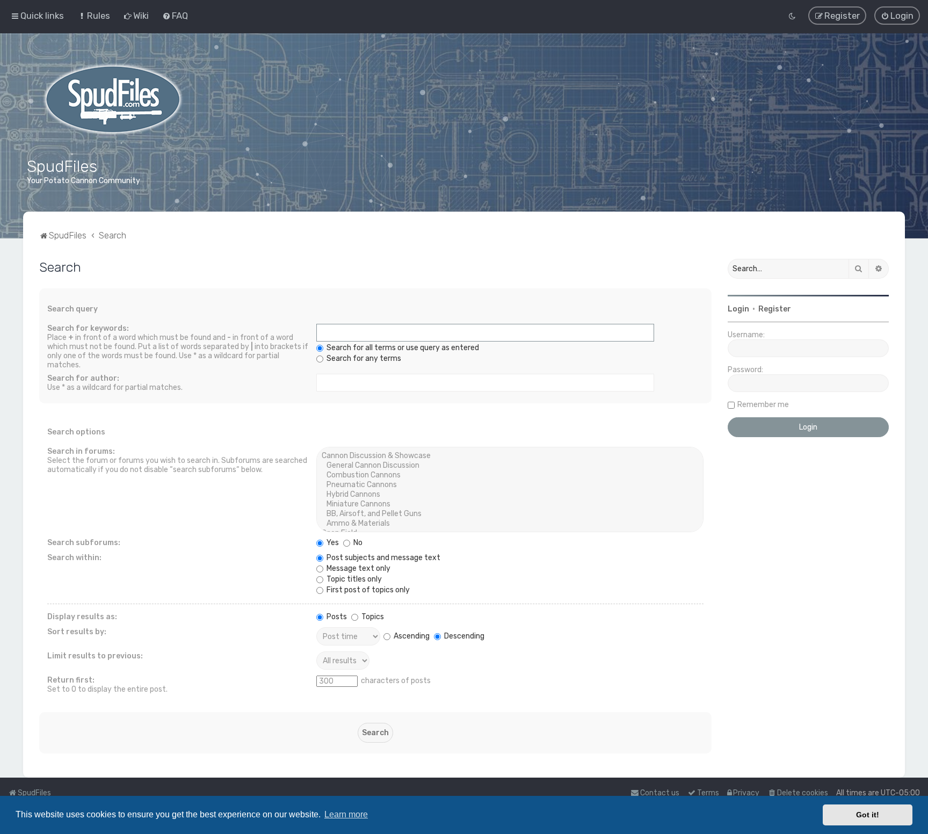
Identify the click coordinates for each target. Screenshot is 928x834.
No (357, 542)
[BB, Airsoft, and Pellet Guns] (510, 514)
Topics (372, 616)
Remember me (763, 404)
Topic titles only (353, 579)
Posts (336, 616)
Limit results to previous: (95, 656)
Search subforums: (83, 542)
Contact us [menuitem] (659, 792)
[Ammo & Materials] (510, 523)
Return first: (71, 680)
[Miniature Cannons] (510, 504)
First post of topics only (367, 589)
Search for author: (83, 378)
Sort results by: (76, 631)
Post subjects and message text (382, 557)
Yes (332, 542)
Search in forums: (81, 451)
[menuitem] (94, 16)
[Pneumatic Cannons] (510, 485)
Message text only (357, 568)
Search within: (74, 557)
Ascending (411, 636)
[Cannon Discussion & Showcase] (510, 456)
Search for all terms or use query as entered (402, 347)
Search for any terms (363, 358)
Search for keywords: (88, 328)
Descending (463, 636)
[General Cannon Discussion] (510, 465)
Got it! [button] (867, 814)
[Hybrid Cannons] (510, 494)
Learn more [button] (346, 814)
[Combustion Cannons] (510, 475)
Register (774, 309)
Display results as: (82, 616)
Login (738, 309)
